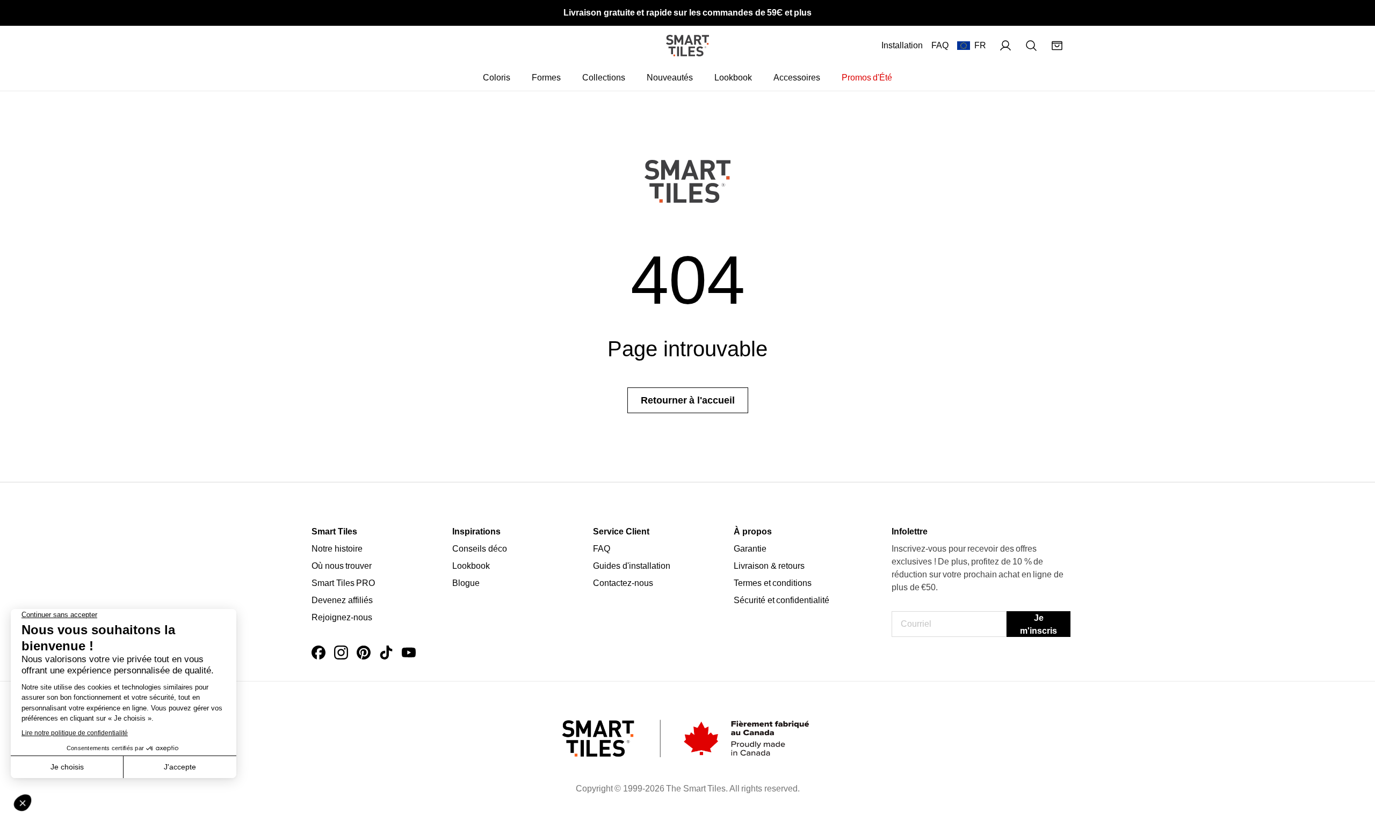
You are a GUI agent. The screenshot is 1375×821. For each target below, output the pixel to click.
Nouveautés (670, 77)
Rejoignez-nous (342, 617)
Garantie (750, 548)
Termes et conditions (773, 583)
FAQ (940, 45)
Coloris (496, 77)
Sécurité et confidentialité (781, 600)
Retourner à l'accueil (688, 400)
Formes (546, 77)
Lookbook (733, 77)
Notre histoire (337, 548)
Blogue (466, 583)
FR (980, 45)
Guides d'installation (631, 565)
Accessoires (796, 77)
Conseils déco (479, 548)
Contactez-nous (623, 583)
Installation (902, 45)
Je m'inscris (1038, 624)
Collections (603, 77)
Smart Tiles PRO (343, 583)
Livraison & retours (769, 565)
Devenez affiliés (342, 600)
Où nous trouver (342, 565)
